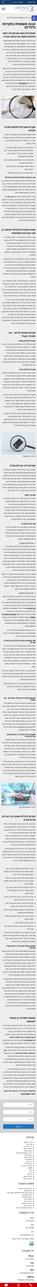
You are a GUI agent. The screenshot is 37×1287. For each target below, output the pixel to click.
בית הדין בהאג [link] (28, 1201)
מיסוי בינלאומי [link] (28, 1151)
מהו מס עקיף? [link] (28, 1191)
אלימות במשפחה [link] (27, 1195)
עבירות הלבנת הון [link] (27, 1166)
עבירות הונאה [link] (28, 1157)
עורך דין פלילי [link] (28, 1146)
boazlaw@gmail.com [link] (27, 1235)
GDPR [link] (30, 1168)
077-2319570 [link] (18, 2)
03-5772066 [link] (25, 1094)
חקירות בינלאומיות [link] (27, 1203)
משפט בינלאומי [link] (27, 1149)
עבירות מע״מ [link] (28, 1164)
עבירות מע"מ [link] (30, 608)
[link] (34, 18)
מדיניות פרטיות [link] (27, 1179)
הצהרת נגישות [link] (27, 1176)
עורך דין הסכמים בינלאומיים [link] (24, 1153)
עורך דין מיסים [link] (28, 1142)
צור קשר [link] (29, 1174)
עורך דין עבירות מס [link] (24, 727)
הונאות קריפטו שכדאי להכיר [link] (24, 1208)
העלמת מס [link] (23, 83)
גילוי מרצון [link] (29, 1162)
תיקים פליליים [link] (28, 1199)
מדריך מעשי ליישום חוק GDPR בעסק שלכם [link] (19, 1193)
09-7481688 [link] (30, 1228)
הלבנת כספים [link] (28, 1206)
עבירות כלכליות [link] (13, 189)
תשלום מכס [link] (28, 1159)
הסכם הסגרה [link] (28, 1155)
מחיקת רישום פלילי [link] (26, 1197)
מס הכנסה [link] (29, 1144)
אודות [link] (30, 1170)
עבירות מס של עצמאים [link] (25, 1188)
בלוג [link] (30, 17)
